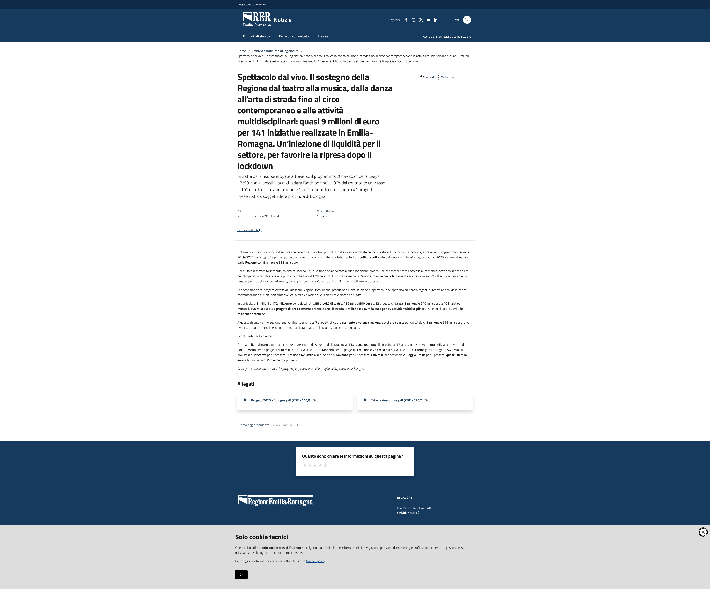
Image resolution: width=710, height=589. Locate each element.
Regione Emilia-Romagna (252, 4)
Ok (241, 574)
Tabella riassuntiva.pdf (399, 400)
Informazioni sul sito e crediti (414, 508)
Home (241, 50)
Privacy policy (315, 560)
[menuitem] (445, 37)
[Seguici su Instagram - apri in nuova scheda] (412, 19)
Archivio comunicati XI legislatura (275, 50)
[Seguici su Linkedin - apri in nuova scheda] (434, 19)
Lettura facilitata (248, 230)
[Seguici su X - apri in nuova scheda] (419, 19)
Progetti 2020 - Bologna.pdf (283, 400)
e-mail (411, 512)
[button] (467, 19)
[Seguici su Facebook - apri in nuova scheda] (404, 19)
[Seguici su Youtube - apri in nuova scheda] (427, 19)
